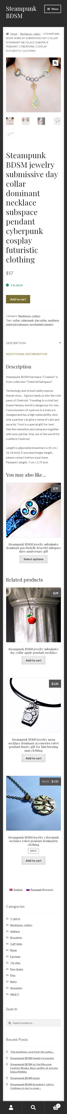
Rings (13, 950)
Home (13, 33)
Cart (52, 1104)
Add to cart (18, 299)
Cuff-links (16, 943)
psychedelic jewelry (41, 324)
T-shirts (15, 918)
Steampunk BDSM (21, 12)
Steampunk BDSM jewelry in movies (32, 1058)
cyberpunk (27, 320)
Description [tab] (16, 343)
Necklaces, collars (30, 33)
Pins (12, 975)
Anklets (15, 931)
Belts (13, 981)
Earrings (15, 956)
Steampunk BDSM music (25, 1078)
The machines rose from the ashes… (32, 1051)
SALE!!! (14, 994)
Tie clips (15, 962)
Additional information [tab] (26, 354)
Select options (34, 559)
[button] (55, 63)
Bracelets (16, 937)
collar (16, 320)
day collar (41, 320)
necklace (53, 320)
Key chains (16, 969)
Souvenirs (16, 987)
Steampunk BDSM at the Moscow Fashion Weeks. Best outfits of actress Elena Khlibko (34, 1068)
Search (33, 1107)
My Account (11, 1107)
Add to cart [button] (34, 660)
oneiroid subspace (17, 324)
